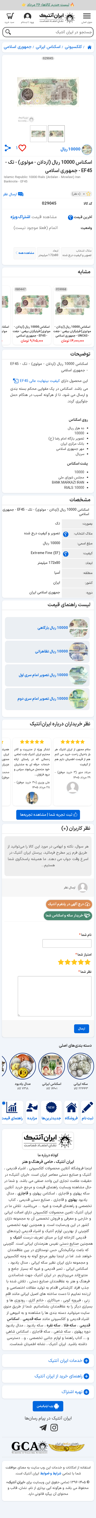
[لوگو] (57, 17)
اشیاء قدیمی (31, 1231)
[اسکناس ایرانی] (51, 1066)
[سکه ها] (66, 1447)
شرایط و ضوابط (50, 1473)
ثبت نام (87, 1118)
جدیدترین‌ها (51, 1118)
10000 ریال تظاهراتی (52, 651)
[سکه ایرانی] (80, 1066)
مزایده (32, 1118)
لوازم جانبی (52, 1338)
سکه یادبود (35, 1325)
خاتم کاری (36, 1300)
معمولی (81, 962)
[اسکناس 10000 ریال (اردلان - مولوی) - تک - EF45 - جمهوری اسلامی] (48, 92)
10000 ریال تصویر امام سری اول (44, 675)
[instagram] (53, 1427)
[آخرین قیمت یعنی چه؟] (70, 217)
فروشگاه (71, 1118)
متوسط (74, 962)
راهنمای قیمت (12, 1118)
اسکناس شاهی (17, 1332)
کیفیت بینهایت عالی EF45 (40, 381)
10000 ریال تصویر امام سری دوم (43, 699)
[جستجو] (8, 32)
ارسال (81, 1029)
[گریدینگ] (29, 1447)
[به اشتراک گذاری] (7, 148)
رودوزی (19, 1300)
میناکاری (53, 1300)
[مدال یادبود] (22, 1066)
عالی (61, 962)
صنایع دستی (69, 1244)
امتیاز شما (85, 954)
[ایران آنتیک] (90, 47)
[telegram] (42, 1427)
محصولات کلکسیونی (48, 1212)
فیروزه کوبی (72, 1300)
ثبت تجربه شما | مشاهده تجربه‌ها (46, 815)
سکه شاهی (62, 1332)
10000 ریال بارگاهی (53, 628)
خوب (67, 962)
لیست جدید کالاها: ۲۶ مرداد (48, 5)
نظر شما (86, 972)
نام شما (86, 935)
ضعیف (87, 962)
